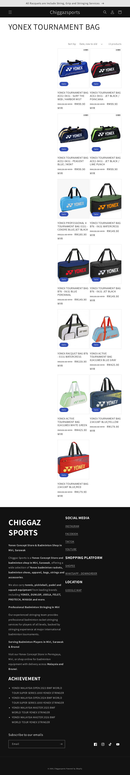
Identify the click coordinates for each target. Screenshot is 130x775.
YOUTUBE (71, 549)
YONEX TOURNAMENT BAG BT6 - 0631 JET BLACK (105, 290)
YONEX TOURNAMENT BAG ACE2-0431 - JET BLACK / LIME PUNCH (105, 161)
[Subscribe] (61, 744)
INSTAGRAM (72, 526)
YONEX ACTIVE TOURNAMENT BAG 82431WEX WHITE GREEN (72, 422)
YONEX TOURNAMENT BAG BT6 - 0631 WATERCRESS (105, 224)
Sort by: (72, 43)
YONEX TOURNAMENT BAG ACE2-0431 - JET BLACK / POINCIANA (105, 96)
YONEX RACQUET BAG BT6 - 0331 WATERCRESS (73, 355)
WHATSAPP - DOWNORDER (81, 573)
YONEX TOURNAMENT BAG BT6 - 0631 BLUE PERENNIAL (73, 291)
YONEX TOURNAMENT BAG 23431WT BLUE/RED (73, 485)
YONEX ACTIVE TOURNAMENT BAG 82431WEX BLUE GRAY (103, 357)
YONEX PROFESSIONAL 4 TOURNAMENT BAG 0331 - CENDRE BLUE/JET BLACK (73, 226)
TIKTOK (69, 541)
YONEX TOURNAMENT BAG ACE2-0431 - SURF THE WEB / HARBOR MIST (73, 96)
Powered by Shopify (74, 769)
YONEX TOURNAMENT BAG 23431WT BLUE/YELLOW (105, 420)
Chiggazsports (60, 769)
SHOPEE (70, 566)
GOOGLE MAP (73, 590)
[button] (10, 12)
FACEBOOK (71, 533)
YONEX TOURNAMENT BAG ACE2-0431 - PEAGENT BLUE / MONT (73, 161)
